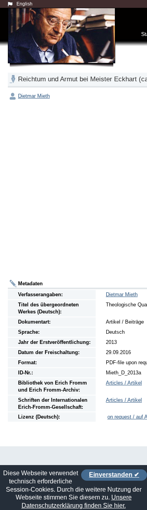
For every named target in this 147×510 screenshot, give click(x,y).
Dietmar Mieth (34, 96)
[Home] (63, 44)
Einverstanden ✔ (114, 474)
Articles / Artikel (124, 383)
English (24, 4)
